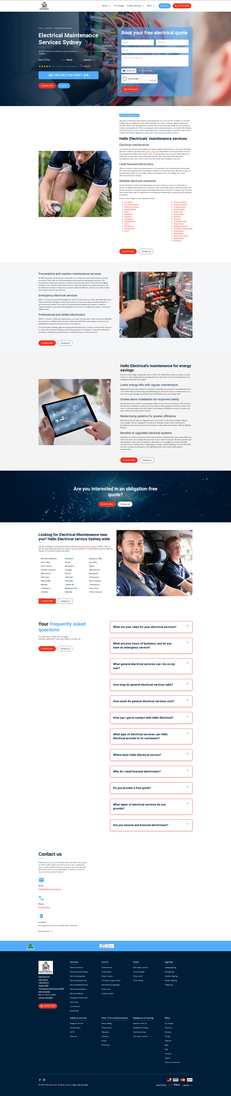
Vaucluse (69, 577)
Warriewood (94, 570)
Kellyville (68, 592)
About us (168, 1028)
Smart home (179, 224)
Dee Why (93, 562)
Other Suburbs (95, 592)
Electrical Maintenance (79, 985)
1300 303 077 (43, 983)
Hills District (46, 573)
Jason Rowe (43, 980)
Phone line (178, 240)
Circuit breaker (179, 209)
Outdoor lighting (180, 202)
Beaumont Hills (95, 558)
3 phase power (179, 207)
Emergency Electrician (79, 998)
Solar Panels (106, 972)
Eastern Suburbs (48, 570)
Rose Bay (69, 581)
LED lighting (128, 226)
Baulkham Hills (71, 588)
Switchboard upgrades (111, 985)
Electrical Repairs (76, 993)
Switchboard (129, 228)
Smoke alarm (179, 231)
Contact (164, 6)
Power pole (178, 212)
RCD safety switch (181, 236)
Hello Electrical (43, 977)
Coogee (68, 570)
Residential (74, 1011)
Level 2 (105, 962)
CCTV (126, 224)
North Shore (46, 566)
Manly (91, 566)
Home (40, 28)
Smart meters (107, 976)
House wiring (179, 238)
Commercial (75, 1006)
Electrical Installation (78, 989)
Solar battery (107, 967)
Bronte (68, 573)
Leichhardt (45, 588)
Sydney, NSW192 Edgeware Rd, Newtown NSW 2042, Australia (51, 989)
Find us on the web (172, 1062)
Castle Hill (69, 584)
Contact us (125, 504)
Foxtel (126, 231)
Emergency (128, 219)
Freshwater (94, 577)
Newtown (45, 577)
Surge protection (180, 204)
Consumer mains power (183, 228)
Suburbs (168, 1041)
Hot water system (131, 204)
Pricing (167, 1036)
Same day (74, 1002)
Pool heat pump (180, 221)
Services (49, 28)
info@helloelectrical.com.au (49, 889)
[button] (106, 6)
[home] (44, 6)
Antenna (177, 216)
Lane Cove (93, 588)
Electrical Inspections (78, 980)
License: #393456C (45, 998)
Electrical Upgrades (77, 976)
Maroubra (69, 566)
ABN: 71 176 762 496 (80, 1085)
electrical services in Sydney (85, 546)
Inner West (45, 562)
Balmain (44, 584)
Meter (126, 212)
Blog (166, 1045)
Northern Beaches (49, 558)
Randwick (69, 558)
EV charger (119, 5)
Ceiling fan (128, 214)
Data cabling (179, 233)
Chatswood (94, 584)
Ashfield (44, 592)
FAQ (166, 1049)
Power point (178, 214)
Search (167, 1058)
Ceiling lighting (129, 221)
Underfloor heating (131, 207)
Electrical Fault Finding (79, 972)
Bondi (67, 562)
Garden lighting (130, 209)
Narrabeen (93, 573)
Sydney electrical (152, 151)
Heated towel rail (180, 226)
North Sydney (95, 581)
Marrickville (46, 581)
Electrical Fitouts (76, 967)
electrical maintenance (88, 51)
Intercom (177, 219)
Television (128, 216)
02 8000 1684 (47, 86)
